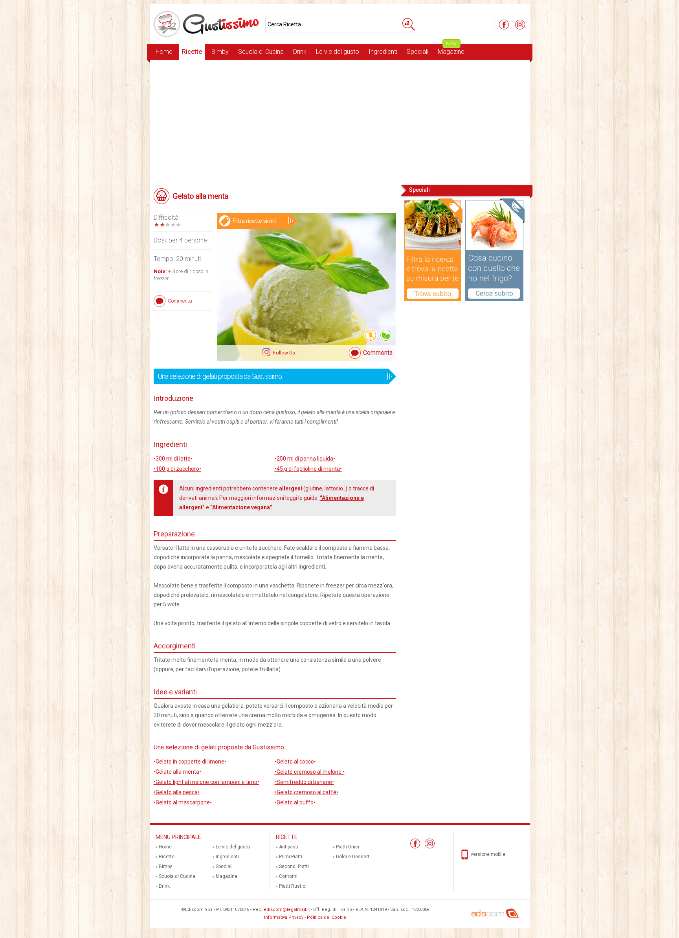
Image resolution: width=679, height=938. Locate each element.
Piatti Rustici (292, 886)
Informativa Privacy (283, 917)
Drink (299, 51)
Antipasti (288, 847)
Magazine (451, 49)
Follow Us (283, 353)
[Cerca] (408, 24)
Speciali (417, 51)
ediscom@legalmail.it (287, 909)
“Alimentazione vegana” (241, 507)
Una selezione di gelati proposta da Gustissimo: (220, 376)
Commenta (378, 352)
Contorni (288, 876)
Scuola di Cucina (261, 51)
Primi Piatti (290, 856)
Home (164, 51)
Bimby (220, 51)
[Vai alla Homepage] (207, 24)
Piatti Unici (347, 847)
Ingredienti (383, 51)
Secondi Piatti (294, 866)
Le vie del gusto (337, 51)
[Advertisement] (340, 121)
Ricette (192, 51)
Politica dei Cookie (326, 917)
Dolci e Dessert (352, 856)
